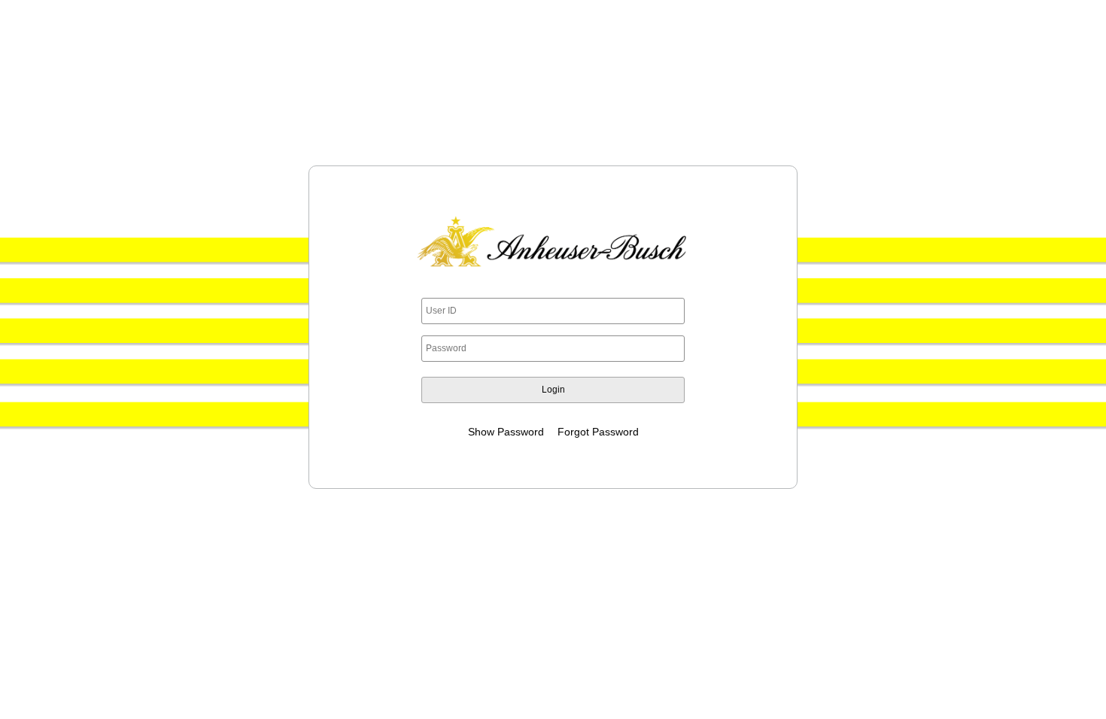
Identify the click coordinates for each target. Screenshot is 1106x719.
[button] (553, 390)
